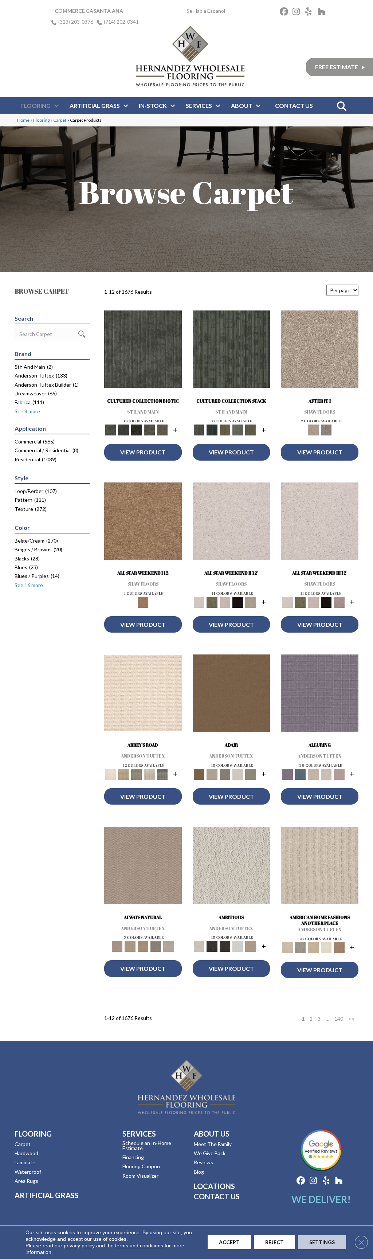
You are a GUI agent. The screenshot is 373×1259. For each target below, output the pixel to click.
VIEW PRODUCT (142, 452)
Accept (229, 1242)
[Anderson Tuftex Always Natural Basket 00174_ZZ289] (143, 867)
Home (23, 120)
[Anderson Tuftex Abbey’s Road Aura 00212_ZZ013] (143, 694)
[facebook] (285, 12)
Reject (274, 1242)
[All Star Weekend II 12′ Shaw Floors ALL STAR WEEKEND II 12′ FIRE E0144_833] (231, 523)
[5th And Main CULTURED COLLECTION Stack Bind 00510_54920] (231, 351)
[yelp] (310, 12)
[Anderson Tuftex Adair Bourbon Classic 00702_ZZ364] (231, 695)
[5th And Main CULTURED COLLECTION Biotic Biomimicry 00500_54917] (143, 351)
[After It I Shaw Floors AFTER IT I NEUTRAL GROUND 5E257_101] (319, 351)
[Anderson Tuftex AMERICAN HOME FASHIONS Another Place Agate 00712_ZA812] (319, 867)
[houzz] (323, 12)
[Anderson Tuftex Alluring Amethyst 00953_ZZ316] (319, 695)
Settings (322, 1242)
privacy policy (79, 1245)
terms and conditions (139, 1245)
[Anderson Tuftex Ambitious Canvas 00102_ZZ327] (231, 867)
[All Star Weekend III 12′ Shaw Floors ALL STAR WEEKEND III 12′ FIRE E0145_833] (319, 523)
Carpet (59, 120)
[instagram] (297, 12)
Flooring (41, 120)
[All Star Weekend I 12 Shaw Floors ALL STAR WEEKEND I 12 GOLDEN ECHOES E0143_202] (143, 523)
